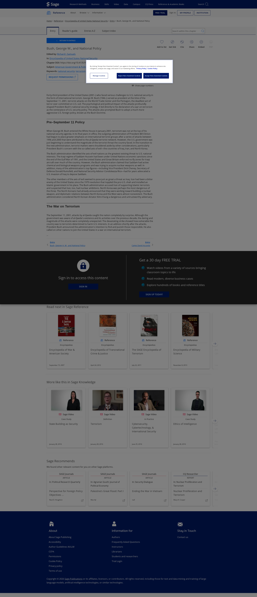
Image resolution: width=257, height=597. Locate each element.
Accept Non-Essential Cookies (156, 76)
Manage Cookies (99, 76)
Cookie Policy (152, 68)
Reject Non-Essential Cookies (129, 76)
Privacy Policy (141, 68)
